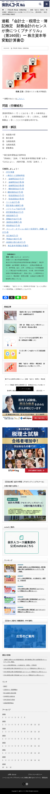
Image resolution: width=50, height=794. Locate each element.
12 (39, 724)
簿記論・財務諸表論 (23, 48)
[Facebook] (5, 297)
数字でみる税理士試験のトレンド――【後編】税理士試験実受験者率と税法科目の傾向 (15, 380)
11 (35, 724)
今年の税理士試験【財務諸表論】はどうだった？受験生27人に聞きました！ (31, 600)
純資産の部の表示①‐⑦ (15, 242)
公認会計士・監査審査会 (10, 689)
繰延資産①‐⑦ (12, 216)
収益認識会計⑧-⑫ (16, 199)
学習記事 (15, 48)
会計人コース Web (23, 791)
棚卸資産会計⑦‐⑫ (15, 192)
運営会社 (45, 777)
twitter (23, 784)
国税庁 (5, 686)
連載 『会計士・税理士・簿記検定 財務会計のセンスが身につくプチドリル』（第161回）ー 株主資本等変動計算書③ (35, 380)
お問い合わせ (12, 774)
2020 (4, 757)
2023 (4, 735)
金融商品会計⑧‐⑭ (16, 182)
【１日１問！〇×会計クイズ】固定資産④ (32, 352)
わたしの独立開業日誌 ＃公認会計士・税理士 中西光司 (31, 579)
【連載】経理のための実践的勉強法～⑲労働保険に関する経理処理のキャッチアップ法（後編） (31, 569)
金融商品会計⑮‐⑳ (16, 186)
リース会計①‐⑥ (13, 202)
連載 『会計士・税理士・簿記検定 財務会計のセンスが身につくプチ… (32, 365)
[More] (24, 297)
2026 (4, 714)
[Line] (18, 297)
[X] (12, 297)
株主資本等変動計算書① (18, 246)
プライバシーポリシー (35, 774)
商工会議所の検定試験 (9, 693)
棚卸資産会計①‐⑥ (16, 189)
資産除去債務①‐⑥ (14, 222)
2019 (4, 764)
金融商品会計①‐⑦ (16, 179)
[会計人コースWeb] (13, 5)
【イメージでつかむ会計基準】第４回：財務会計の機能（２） (31, 339)
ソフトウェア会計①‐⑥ (15, 209)
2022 (4, 743)
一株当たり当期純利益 (15, 175)
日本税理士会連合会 (9, 696)
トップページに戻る (25, 389)
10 (31, 724)
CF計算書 (10, 172)
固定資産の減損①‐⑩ (14, 205)
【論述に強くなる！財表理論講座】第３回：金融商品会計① (31, 313)
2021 (4, 750)
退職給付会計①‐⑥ (14, 219)
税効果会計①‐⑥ (13, 226)
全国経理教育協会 (8, 703)
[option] (25, 407)
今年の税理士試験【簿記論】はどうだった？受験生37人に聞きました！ (31, 611)
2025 (4, 721)
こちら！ (21, 99)
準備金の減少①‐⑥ (14, 239)
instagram (27, 784)
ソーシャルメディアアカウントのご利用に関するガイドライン (21, 777)
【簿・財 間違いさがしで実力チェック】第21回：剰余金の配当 (31, 326)
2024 (4, 728)
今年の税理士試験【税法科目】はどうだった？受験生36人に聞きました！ (31, 590)
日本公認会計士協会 (9, 699)
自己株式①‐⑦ (12, 236)
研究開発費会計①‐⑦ (14, 212)
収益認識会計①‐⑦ (16, 195)
